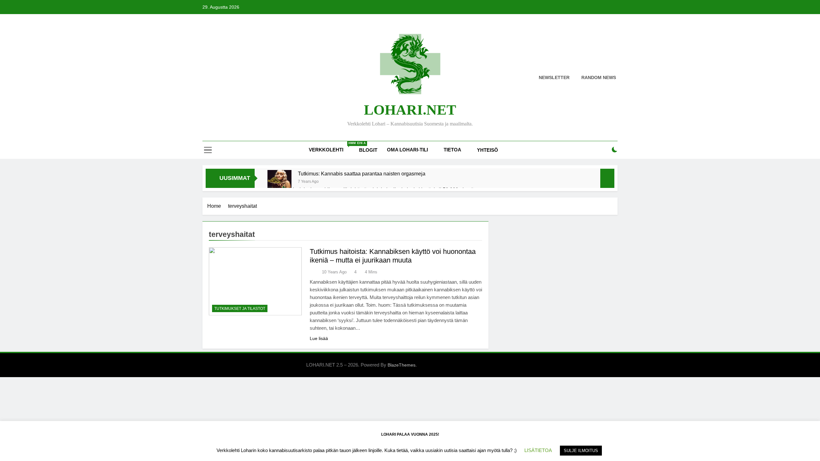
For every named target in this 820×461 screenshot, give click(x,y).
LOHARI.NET (410, 110)
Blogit (368, 150)
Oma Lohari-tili (407, 149)
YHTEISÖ (487, 150)
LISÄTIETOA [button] (538, 450)
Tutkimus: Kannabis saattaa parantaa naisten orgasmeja (361, 173)
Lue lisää (319, 338)
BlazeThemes (401, 365)
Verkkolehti (331, 147)
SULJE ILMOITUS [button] (581, 450)
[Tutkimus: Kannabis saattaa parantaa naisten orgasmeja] (279, 182)
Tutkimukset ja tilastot (239, 308)
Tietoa (452, 149)
